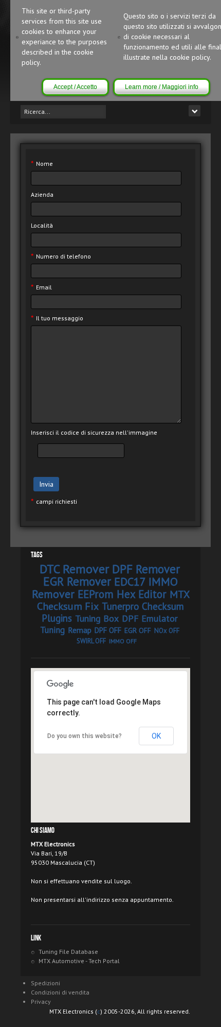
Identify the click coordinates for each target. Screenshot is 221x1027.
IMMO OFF (123, 641)
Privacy (41, 1001)
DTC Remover (74, 569)
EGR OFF (137, 630)
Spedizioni (45, 983)
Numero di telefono (61, 256)
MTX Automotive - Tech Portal (79, 961)
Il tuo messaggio (57, 318)
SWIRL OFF (91, 641)
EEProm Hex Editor (122, 594)
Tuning (52, 630)
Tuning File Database (68, 951)
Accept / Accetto (75, 87)
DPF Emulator (150, 618)
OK (156, 736)
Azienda (42, 194)
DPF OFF (108, 630)
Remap (79, 630)
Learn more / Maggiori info (161, 87)
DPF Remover (146, 568)
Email (41, 287)
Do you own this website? (84, 736)
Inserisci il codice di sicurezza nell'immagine (94, 432)
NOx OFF (166, 630)
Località (42, 225)
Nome (42, 163)
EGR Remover (77, 581)
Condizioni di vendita (60, 992)
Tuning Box (97, 618)
